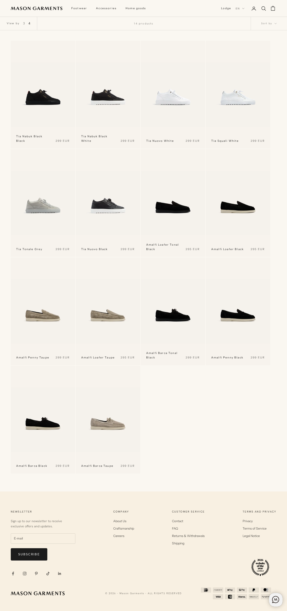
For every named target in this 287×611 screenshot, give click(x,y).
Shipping (178, 543)
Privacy (248, 521)
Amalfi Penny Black (227, 357)
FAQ (175, 528)
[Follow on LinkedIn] (59, 573)
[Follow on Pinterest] (36, 573)
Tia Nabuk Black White (94, 138)
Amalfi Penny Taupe (32, 357)
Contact (177, 521)
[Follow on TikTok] (48, 573)
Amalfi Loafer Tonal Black (162, 247)
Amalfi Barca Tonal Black (162, 355)
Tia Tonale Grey (29, 249)
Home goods (136, 8)
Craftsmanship (123, 528)
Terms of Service (255, 528)
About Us (119, 521)
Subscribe (29, 554)
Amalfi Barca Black (31, 465)
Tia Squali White (225, 140)
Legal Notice (251, 536)
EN (238, 8)
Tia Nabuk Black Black (29, 138)
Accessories (106, 8)
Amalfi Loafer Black (227, 249)
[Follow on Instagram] (24, 573)
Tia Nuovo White (160, 140)
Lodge (226, 8)
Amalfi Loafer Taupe (98, 357)
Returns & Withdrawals (188, 536)
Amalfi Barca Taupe (97, 465)
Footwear (79, 8)
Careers (118, 536)
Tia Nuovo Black (94, 249)
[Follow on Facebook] (13, 573)
